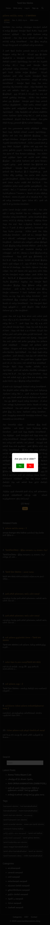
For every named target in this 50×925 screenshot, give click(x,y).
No (30, 466)
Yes (20, 466)
